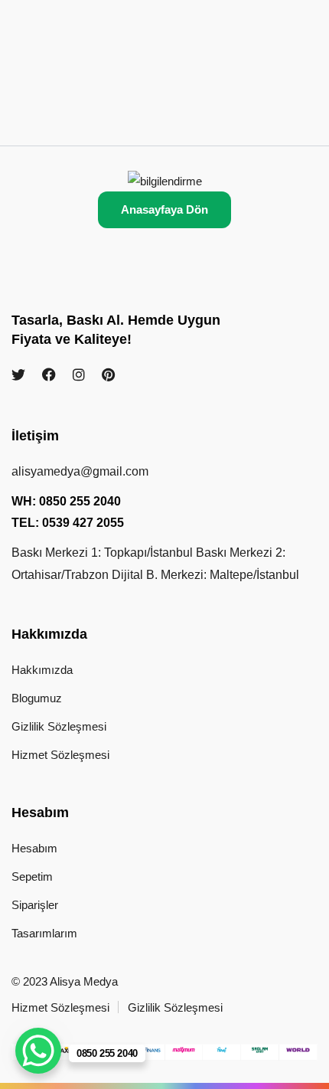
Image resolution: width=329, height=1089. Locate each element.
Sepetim (32, 876)
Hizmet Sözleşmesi (60, 754)
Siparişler (34, 904)
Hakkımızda (42, 669)
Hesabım (34, 848)
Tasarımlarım (44, 933)
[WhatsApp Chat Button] (38, 1051)
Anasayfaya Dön (164, 209)
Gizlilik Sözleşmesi (58, 726)
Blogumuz (36, 698)
